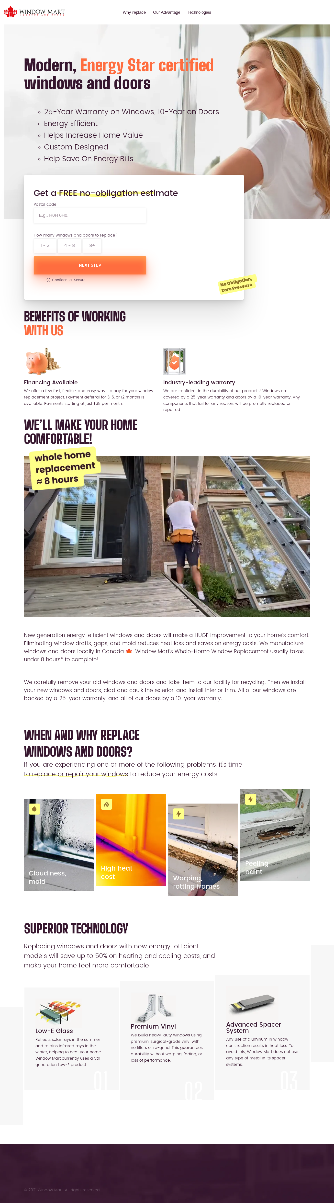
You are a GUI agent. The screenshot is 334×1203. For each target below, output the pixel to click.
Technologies (199, 12)
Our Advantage (166, 12)
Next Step (90, 265)
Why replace (134, 12)
